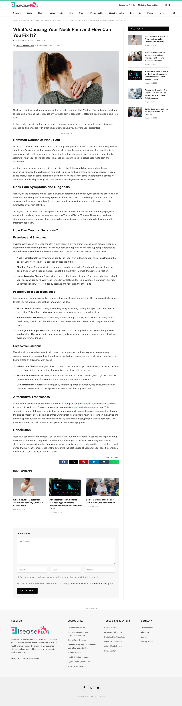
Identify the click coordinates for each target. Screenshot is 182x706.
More (162, 13)
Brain (29, 13)
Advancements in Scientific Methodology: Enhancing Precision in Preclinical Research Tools (65, 504)
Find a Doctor (110, 651)
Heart (40, 13)
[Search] (174, 13)
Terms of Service (98, 583)
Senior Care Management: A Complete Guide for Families (100, 501)
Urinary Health (56, 13)
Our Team (145, 637)
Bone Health (135, 13)
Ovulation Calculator (113, 632)
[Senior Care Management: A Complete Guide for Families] (102, 487)
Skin (81, 13)
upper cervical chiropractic (84, 407)
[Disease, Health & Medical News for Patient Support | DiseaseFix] (24, 5)
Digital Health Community (79, 662)
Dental (150, 13)
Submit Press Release (77, 640)
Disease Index (147, 628)
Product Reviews (75, 652)
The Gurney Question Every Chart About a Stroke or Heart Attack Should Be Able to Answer (157, 94)
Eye (71, 13)
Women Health (96, 13)
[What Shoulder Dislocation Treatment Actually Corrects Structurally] (29, 487)
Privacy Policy (77, 583)
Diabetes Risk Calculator (114, 637)
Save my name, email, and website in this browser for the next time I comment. (59, 577)
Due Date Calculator (113, 641)
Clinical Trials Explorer (114, 646)
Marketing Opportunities (148, 5)
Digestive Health (116, 13)
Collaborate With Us (127, 5)
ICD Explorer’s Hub (76, 666)
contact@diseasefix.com (30, 658)
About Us (145, 632)
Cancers (17, 13)
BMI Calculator (110, 628)
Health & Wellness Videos (78, 657)
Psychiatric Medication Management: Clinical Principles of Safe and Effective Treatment (155, 56)
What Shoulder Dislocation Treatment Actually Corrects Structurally (28, 502)
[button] (63, 462)
